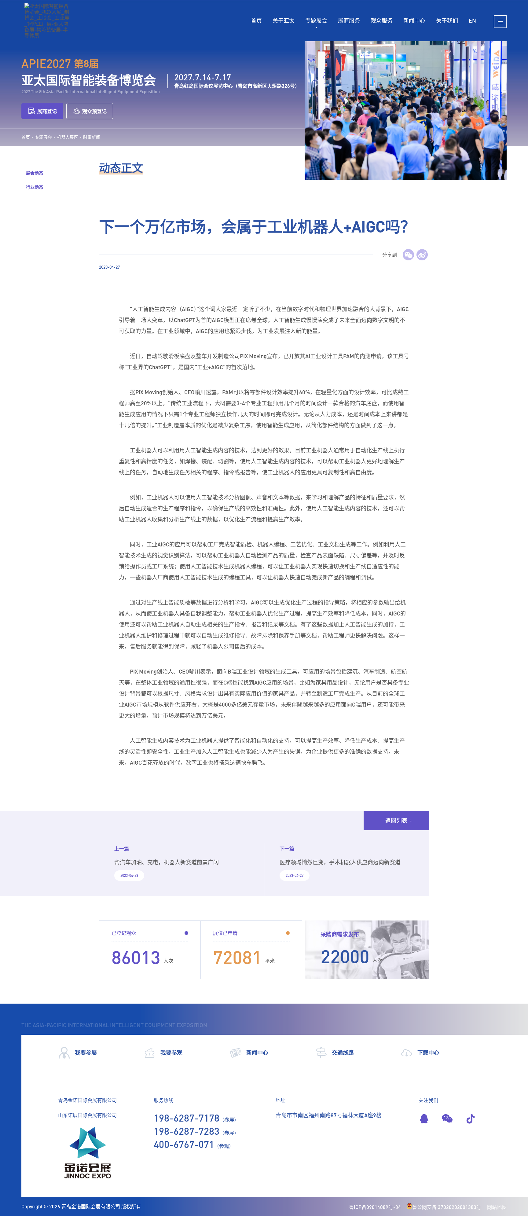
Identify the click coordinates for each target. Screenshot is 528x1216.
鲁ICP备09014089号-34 (375, 1207)
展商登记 (47, 111)
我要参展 (86, 1052)
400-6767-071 (184, 1144)
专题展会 (316, 20)
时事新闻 (91, 137)
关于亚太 (284, 20)
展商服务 (349, 20)
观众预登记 (94, 111)
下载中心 (428, 1052)
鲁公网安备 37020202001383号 (446, 1207)
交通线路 (343, 1052)
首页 (256, 20)
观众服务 (382, 20)
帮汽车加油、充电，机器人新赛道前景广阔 (166, 862)
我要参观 (171, 1052)
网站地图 (497, 1207)
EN (472, 20)
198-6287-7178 (186, 1118)
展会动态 (34, 172)
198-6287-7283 (186, 1131)
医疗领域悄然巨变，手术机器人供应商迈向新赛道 (340, 862)
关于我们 (447, 20)
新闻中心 (414, 20)
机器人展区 (67, 137)
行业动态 (34, 186)
